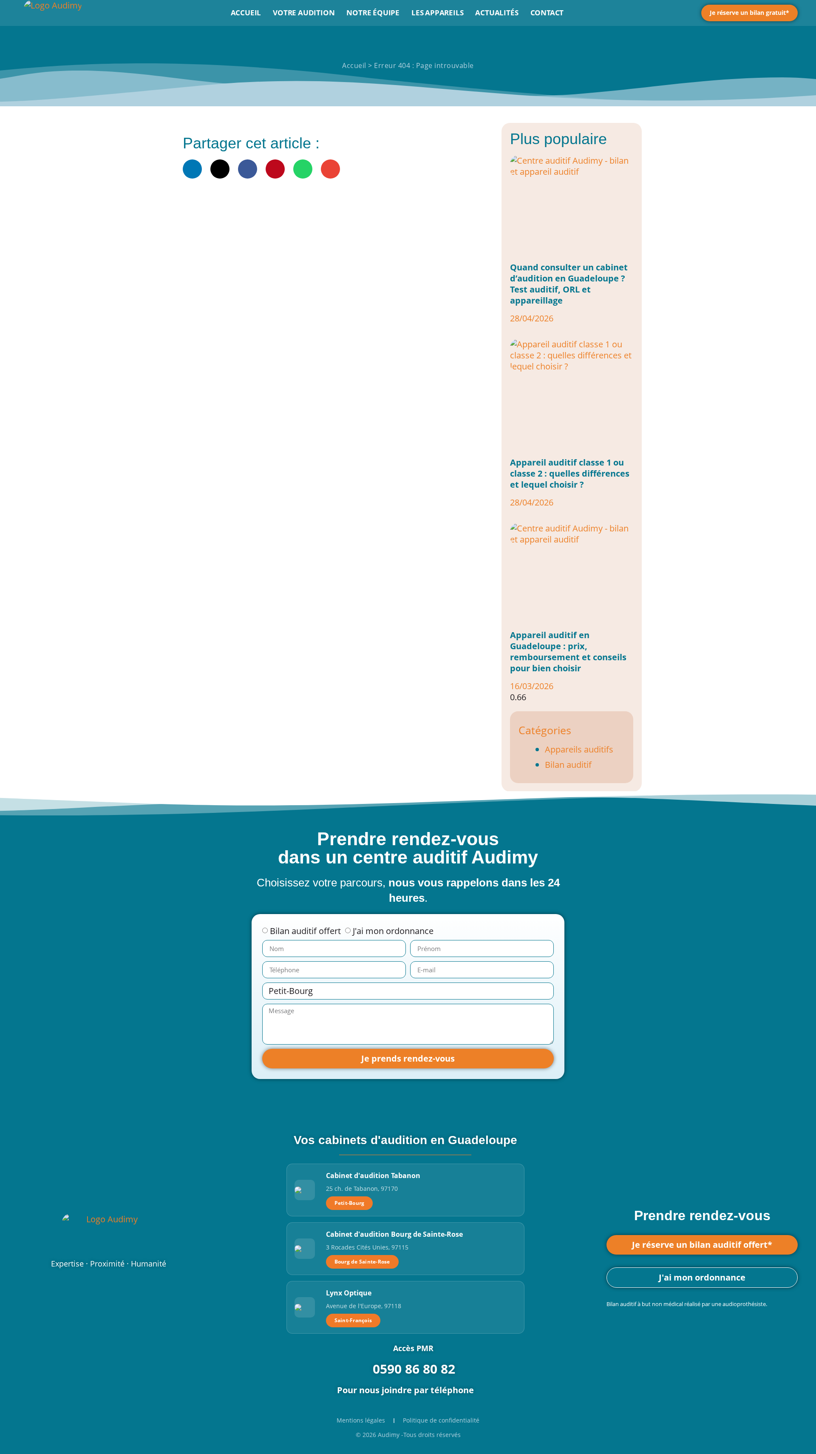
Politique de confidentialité (441, 1420)
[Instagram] (124, 1299)
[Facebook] (93, 1299)
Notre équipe (373, 12)
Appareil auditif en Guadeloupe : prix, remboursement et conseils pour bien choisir (568, 651)
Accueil (246, 12)
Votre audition (303, 12)
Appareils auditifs (579, 749)
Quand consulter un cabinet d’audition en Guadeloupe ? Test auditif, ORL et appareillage (569, 283)
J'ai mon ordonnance (393, 931)
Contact (547, 12)
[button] (192, 169)
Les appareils (437, 12)
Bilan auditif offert (305, 931)
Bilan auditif (568, 764)
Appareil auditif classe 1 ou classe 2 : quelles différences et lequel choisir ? (569, 473)
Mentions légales (361, 1420)
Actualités (496, 12)
